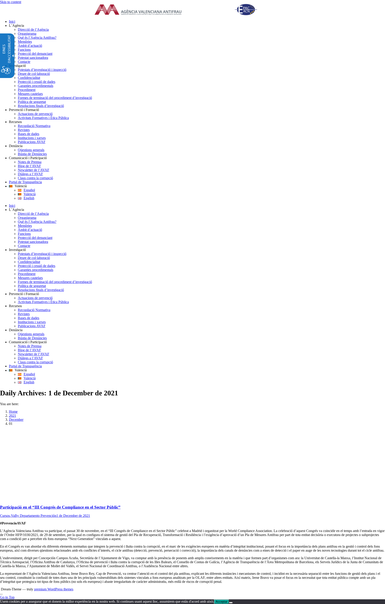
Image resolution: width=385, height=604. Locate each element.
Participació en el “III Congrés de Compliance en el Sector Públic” (60, 507)
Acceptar (221, 601)
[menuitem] (197, 22)
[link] (181, 10)
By (35, 516)
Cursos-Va (7, 516)
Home (13, 411)
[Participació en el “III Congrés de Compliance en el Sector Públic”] (72, 498)
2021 (12, 415)
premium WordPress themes (53, 589)
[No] (231, 602)
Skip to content (10, 2)
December (16, 419)
